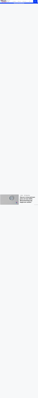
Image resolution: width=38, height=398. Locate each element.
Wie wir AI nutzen (8, 1)
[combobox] (30, 1)
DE (29, 1)
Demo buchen (35, 1)
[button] (14, 1)
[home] (3, 1)
